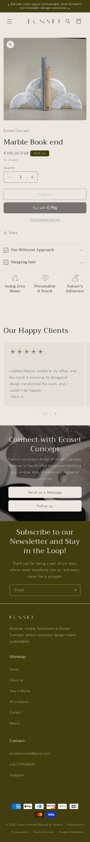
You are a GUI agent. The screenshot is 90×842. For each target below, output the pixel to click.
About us (16, 680)
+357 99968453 (22, 764)
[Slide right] (55, 413)
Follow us (45, 505)
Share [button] (13, 232)
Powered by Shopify (50, 824)
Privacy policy (20, 832)
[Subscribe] (75, 590)
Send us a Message (45, 492)
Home (14, 669)
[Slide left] (34, 413)
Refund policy (75, 824)
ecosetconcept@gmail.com (30, 753)
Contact (15, 712)
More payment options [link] (45, 219)
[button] (9, 21)
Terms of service (44, 832)
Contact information (71, 832)
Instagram (17, 775)
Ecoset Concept (26, 824)
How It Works (20, 690)
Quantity (9, 167)
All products (19, 701)
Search (15, 723)
